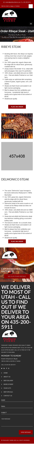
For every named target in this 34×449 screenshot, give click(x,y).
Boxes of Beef (8, 384)
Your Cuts (7, 388)
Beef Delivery (8, 380)
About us (7, 377)
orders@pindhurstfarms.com (13, 2)
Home (6, 373)
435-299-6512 (27, 2)
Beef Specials (8, 392)
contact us (8, 396)
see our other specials (17, 276)
